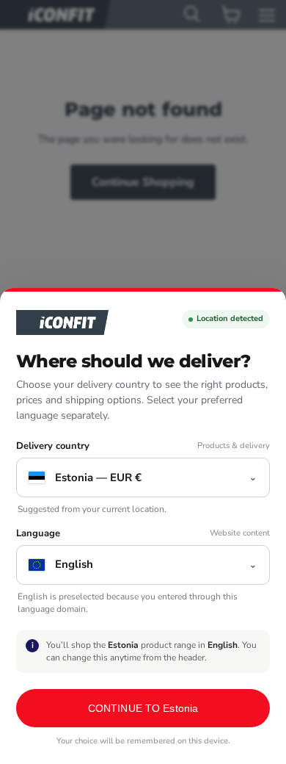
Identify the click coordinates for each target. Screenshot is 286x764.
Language (38, 533)
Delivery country (52, 446)
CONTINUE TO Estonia (143, 708)
